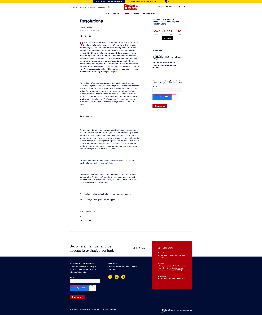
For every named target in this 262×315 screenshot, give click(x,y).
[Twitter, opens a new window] (123, 277)
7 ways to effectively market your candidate (164, 66)
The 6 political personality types (163, 62)
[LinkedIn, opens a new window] (90, 36)
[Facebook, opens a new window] (81, 36)
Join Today (139, 248)
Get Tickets (167, 38)
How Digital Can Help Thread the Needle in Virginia (166, 58)
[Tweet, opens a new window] (85, 36)
